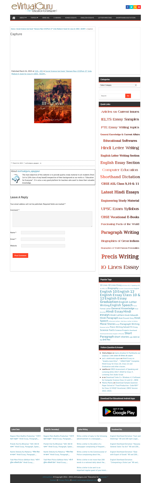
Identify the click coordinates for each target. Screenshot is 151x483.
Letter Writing (105, 17)
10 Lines (104, 285)
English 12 (125, 291)
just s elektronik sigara (111, 358)
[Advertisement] (52, 53)
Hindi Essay (114, 311)
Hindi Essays (70, 17)
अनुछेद (131, 337)
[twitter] (131, 7)
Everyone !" (103, 477)
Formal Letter (105, 308)
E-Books (57, 17)
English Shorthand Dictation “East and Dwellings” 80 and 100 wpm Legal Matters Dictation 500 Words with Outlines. (125, 437)
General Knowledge (122, 308)
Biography (113, 288)
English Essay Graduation (113, 299)
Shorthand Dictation (125, 17)
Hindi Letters (117, 315)
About (22, 17)
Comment (14, 210)
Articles (124, 285)
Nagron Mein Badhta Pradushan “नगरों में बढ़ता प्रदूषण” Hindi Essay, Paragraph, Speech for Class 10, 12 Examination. (25, 437)
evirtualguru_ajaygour (29, 171)
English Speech (121, 304)
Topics (34, 17)
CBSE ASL (45, 17)
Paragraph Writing (129, 324)
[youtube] (139, 7)
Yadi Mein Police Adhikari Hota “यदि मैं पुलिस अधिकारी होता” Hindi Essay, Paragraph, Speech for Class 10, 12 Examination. (24, 461)
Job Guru (124, 321)
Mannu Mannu (107, 382)
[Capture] (52, 100)
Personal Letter (104, 327)
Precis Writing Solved (119, 327)
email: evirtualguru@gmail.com (84, 480)
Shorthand (133, 330)
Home (13, 29)
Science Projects (122, 330)
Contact (53, 480)
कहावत (135, 337)
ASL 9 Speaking (132, 285)
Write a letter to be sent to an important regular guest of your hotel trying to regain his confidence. (91, 469)
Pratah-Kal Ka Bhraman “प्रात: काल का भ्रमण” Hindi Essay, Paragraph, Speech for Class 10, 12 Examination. (25, 445)
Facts (135, 305)
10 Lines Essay (115, 285)
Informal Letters (114, 321)
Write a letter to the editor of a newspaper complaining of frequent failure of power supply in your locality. (90, 445)
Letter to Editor (132, 321)
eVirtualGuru (48, 477)
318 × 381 (39, 71)
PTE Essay (134, 327)
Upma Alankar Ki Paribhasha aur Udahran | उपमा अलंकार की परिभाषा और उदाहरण (121, 354)
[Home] (13, 17)
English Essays (87, 17)
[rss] (135, 7)
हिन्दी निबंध (106, 339)
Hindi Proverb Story (126, 318)
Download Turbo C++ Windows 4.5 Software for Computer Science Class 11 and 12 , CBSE (121, 378)
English (136, 288)
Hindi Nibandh (131, 315)
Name (13, 232)
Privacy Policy (64, 480)
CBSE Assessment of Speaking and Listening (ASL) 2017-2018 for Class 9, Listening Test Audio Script (120, 372)
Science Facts (107, 330)
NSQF (118, 324)
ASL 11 (104, 288)
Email (13, 239)
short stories (121, 337)
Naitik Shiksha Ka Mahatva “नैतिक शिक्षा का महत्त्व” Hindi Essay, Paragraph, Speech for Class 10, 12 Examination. (25, 453)
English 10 (108, 291)
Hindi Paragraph (109, 318)
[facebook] (128, 7)
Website (13, 245)
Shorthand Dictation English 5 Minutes (112, 334)
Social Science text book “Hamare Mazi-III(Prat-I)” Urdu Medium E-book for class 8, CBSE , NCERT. (51, 29)
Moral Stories (107, 324)
